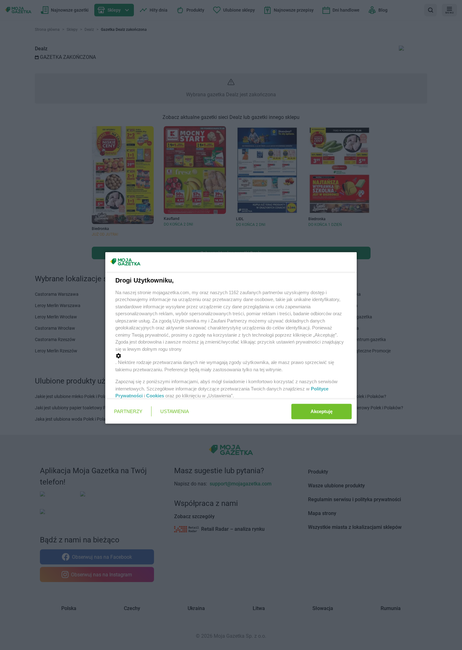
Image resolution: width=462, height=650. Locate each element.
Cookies (155, 395)
